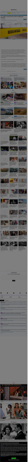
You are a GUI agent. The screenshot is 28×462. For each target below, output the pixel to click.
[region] (13, 452)
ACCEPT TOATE (14, 458)
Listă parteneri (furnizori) (3, 456)
